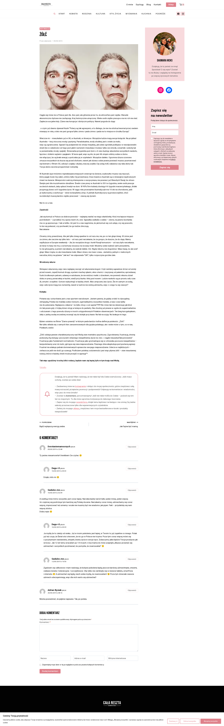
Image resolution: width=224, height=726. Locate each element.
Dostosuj (172, 721)
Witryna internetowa (117, 658)
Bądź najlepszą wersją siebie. (52, 424)
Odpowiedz (132, 447)
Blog (148, 4)
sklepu (76, 408)
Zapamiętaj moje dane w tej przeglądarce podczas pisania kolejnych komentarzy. (73, 665)
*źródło (43, 367)
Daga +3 (56, 468)
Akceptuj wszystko (211, 721)
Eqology (140, 4)
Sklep (171, 4)
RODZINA (86, 14)
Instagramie (80, 386)
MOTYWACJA (45, 29)
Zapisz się (164, 167)
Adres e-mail (80, 658)
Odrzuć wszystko (189, 721)
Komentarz (45, 622)
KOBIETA (73, 14)
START (62, 14)
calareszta (47, 41)
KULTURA (100, 14)
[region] (112, 719)
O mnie (129, 4)
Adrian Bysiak (54, 590)
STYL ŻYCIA (115, 14)
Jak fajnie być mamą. (128, 424)
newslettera (81, 402)
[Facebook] (178, 14)
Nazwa (44, 658)
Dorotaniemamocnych (59, 446)
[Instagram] (183, 14)
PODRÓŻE (160, 14)
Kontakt (157, 4)
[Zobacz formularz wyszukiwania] (54, 14)
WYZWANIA (131, 14)
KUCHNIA (146, 14)
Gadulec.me (54, 490)
